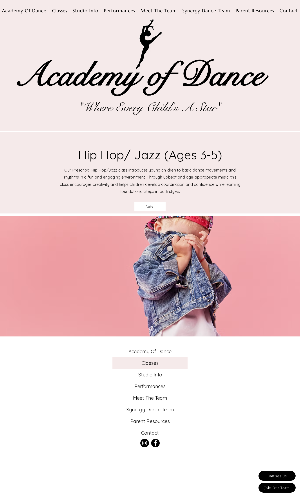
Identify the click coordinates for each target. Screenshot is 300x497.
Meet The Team (150, 398)
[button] (150, 206)
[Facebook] (155, 443)
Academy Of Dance (150, 351)
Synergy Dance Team (150, 410)
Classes (150, 363)
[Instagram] (144, 443)
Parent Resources (150, 421)
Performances (150, 386)
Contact (150, 433)
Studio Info (150, 375)
